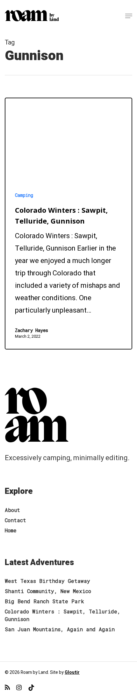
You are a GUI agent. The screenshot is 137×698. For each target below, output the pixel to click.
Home (11, 530)
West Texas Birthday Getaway (47, 580)
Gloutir (72, 672)
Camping (24, 195)
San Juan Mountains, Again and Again (60, 629)
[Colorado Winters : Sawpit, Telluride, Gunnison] (68, 223)
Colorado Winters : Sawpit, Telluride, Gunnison (62, 615)
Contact (15, 520)
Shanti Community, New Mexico (48, 591)
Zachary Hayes (31, 330)
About (12, 510)
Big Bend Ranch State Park (44, 601)
